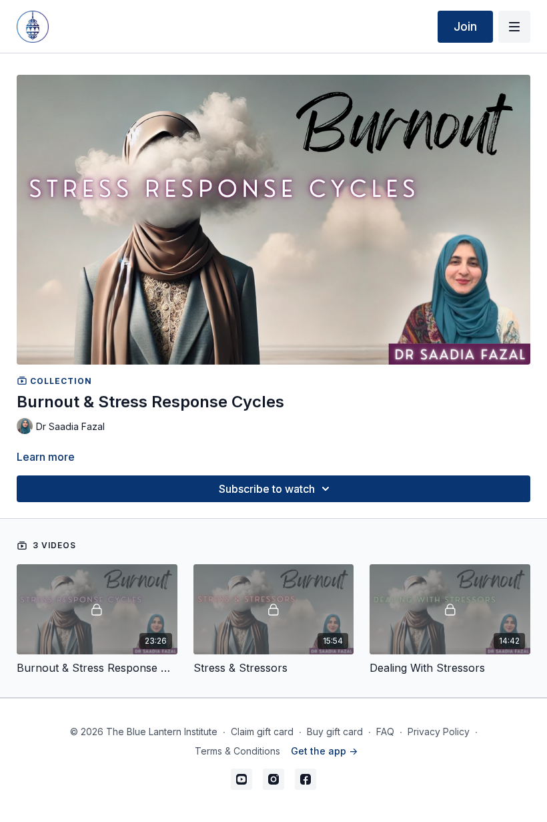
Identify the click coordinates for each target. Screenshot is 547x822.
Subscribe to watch (267, 488)
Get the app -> (324, 751)
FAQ (385, 731)
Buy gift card (335, 731)
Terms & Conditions (237, 751)
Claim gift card (262, 731)
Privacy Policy (439, 731)
